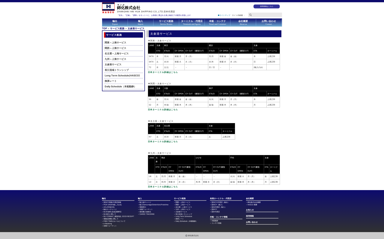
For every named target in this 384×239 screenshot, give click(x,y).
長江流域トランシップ (117, 69)
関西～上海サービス (115, 48)
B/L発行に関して (110, 214)
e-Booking (108, 223)
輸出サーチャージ (110, 209)
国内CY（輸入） (218, 205)
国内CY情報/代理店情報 (112, 202)
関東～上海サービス (115, 42)
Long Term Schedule (184, 216)
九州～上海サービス (115, 58)
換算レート (111, 80)
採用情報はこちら (266, 6)
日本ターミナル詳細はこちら (163, 72)
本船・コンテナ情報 (219, 217)
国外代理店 (216, 212)
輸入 (140, 198)
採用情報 (250, 216)
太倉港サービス (136, 28)
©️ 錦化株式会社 (192, 235)
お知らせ (250, 210)
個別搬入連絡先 (145, 212)
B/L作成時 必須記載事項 (112, 212)
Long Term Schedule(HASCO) (122, 75)
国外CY (214, 209)
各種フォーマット (110, 226)
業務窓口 (143, 207)
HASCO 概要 (252, 205)
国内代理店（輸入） (219, 207)
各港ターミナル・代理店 (220, 198)
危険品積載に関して (111, 219)
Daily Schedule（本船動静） (120, 86)
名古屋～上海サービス (117, 53)
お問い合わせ (252, 222)
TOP (104, 28)
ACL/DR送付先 (109, 207)
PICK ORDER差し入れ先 (113, 205)
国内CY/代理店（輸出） (220, 202)
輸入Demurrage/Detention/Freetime (154, 205)
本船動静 (215, 221)
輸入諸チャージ (145, 202)
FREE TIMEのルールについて (114, 221)
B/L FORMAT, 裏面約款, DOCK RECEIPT (119, 216)
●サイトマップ (224, 15)
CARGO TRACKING (147, 214)
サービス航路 (117, 28)
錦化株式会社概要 (254, 202)
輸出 (104, 198)
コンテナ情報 (216, 223)
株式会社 (146, 8)
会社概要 (250, 198)
